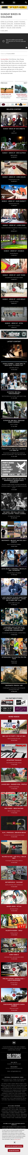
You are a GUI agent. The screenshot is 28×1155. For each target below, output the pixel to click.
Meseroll (12, 1128)
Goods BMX (5, 1128)
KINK (25, 1111)
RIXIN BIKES (24, 1114)
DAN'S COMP (22, 1109)
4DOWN (24, 1117)
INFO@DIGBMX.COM (16, 1071)
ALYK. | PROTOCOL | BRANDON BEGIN (14, 832)
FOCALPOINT (4, 1111)
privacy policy (17, 1139)
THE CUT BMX (15, 1109)
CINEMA (4, 1109)
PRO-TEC (18, 1114)
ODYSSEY (3, 1114)
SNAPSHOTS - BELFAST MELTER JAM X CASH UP (14, 541)
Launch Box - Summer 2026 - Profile (14, 784)
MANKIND (17, 1112)
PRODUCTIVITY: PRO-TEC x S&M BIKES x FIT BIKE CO (14, 449)
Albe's (3, 1126)
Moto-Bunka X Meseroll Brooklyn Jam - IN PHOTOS (14, 569)
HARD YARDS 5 (14, 954)
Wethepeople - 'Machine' (14, 882)
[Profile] (14, 7)
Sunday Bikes (5, 59)
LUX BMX (12, 1112)
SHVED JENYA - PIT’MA (14, 906)
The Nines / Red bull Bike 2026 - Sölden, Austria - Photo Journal (14, 512)
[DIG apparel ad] (14, 104)
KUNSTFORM (5, 1112)
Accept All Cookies (14, 1150)
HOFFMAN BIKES (13, 1111)
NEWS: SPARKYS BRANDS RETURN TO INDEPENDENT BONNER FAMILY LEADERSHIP (14, 480)
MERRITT (22, 1112)
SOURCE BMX (4, 1115)
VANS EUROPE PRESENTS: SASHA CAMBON (14, 1005)
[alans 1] (14, 334)
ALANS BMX (5, 1107)
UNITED (8, 1117)
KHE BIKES (20, 1111)
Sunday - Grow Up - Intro (14, 323)
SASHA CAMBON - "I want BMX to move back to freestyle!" (14, 364)
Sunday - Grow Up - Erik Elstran (14, 153)
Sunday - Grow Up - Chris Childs (14, 177)
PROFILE (9, 1114)
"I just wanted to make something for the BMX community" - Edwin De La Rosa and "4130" (14, 598)
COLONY (8, 1109)
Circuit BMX (9, 1126)
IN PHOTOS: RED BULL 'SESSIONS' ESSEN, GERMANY (14, 421)
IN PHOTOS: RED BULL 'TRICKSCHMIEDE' (14, 392)
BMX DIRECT (12, 1107)
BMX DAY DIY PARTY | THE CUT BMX (14, 736)
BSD (17, 1107)
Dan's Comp (16, 1126)
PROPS (13, 1114)
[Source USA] (7, 702)
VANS (12, 1117)
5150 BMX (23, 1126)
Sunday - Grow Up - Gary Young (14, 275)
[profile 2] (21, 1031)
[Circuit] (7, 709)
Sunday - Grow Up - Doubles (14, 251)
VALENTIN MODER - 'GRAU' (14, 930)
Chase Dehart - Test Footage (21, 95)
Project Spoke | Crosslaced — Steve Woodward (14, 979)
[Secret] (21, 702)
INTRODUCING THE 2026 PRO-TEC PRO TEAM (14, 657)
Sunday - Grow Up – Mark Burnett (14, 201)
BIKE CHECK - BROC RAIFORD (14, 808)
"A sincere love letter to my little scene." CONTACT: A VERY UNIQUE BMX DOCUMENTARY (14, 628)
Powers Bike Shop (20, 1128)
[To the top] (14, 1043)
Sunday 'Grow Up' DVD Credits (14, 128)
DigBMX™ (23, 1046)
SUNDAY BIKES (12, 1115)
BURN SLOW (22, 1107)
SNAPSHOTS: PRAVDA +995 (14, 685)
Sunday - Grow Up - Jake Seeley (14, 299)
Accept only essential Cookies (14, 1146)
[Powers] (21, 709)
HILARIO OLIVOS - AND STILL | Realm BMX (14, 857)
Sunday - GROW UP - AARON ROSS (14, 225)
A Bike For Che (6, 94)
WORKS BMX (18, 1117)
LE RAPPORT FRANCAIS (14, 760)
